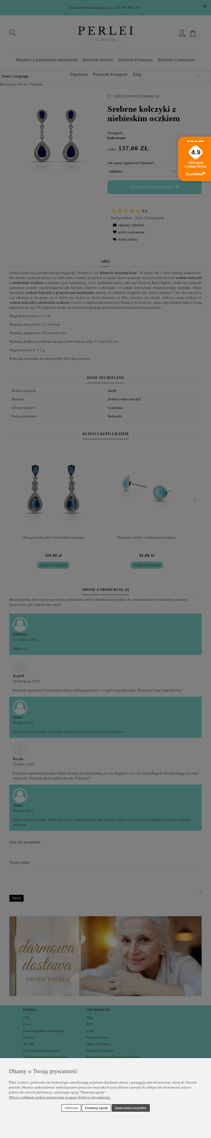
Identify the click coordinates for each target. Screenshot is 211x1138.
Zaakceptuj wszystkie (130, 1108)
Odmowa (71, 1108)
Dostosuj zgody (96, 1108)
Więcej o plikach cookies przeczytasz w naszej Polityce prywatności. (60, 1097)
